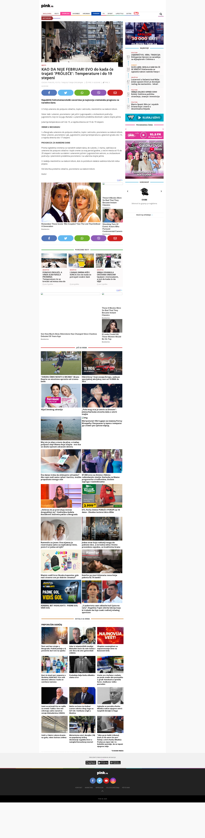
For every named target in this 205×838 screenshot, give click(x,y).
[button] (44, 265)
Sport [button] (110, 13)
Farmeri (96, 13)
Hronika (86, 13)
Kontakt (78, 788)
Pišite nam (126, 788)
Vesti (43, 65)
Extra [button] (128, 13)
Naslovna (47, 13)
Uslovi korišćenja (112, 788)
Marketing (89, 788)
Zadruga (65, 13)
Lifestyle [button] (119, 13)
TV (103, 13)
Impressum (99, 788)
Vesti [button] (56, 13)
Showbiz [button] (76, 13)
